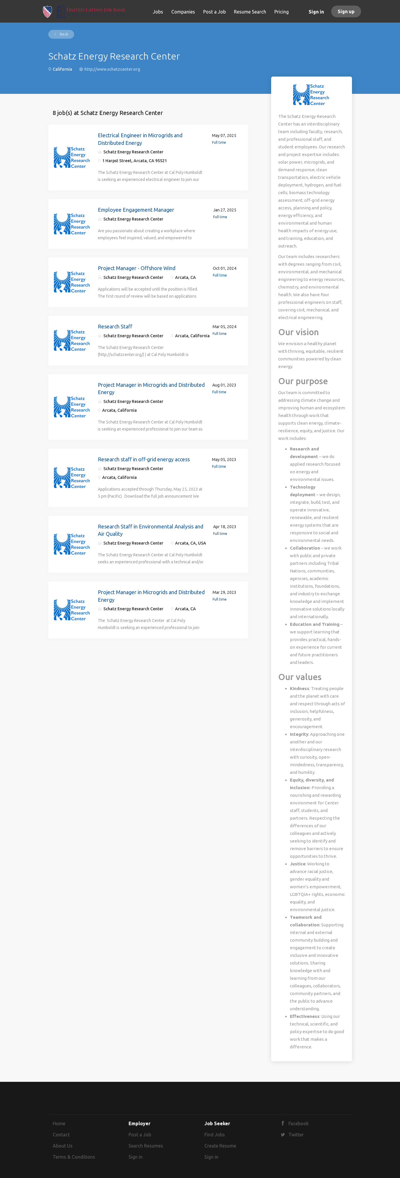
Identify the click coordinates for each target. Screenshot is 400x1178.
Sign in (316, 11)
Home (59, 1123)
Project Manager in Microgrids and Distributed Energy (151, 388)
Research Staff (115, 326)
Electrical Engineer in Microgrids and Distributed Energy (140, 139)
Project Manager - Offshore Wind (136, 268)
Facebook (298, 1123)
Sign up (346, 11)
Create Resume (220, 1145)
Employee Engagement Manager (136, 210)
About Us (63, 1145)
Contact (61, 1134)
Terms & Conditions (74, 1157)
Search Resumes (146, 1145)
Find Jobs (214, 1134)
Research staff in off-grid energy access (144, 459)
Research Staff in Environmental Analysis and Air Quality (150, 530)
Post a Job (140, 1134)
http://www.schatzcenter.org (112, 69)
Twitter (296, 1134)
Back (63, 34)
